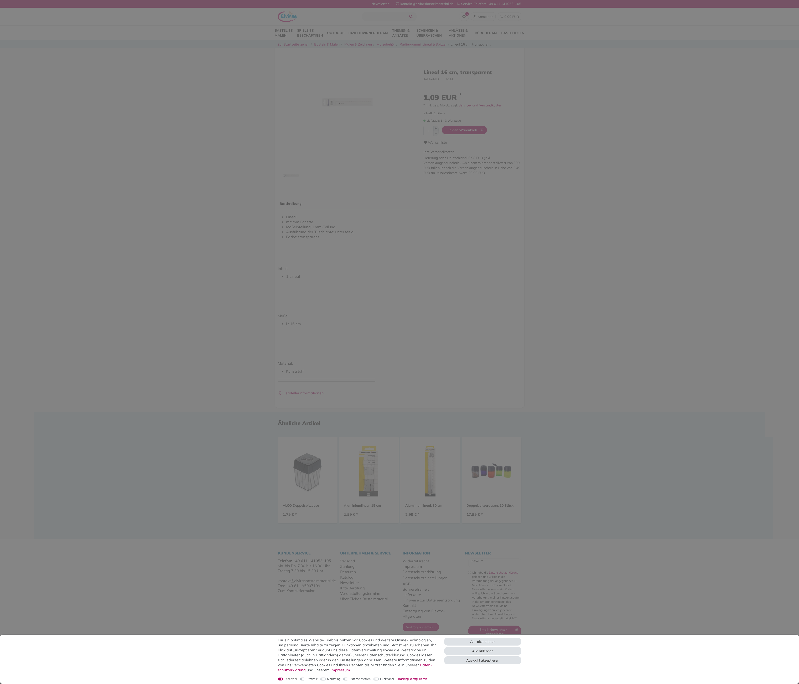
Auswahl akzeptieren (482, 660)
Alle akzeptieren (482, 642)
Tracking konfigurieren (412, 679)
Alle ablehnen (482, 651)
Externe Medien (360, 679)
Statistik (312, 679)
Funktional (387, 679)
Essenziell (290, 679)
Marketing (333, 679)
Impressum (340, 670)
